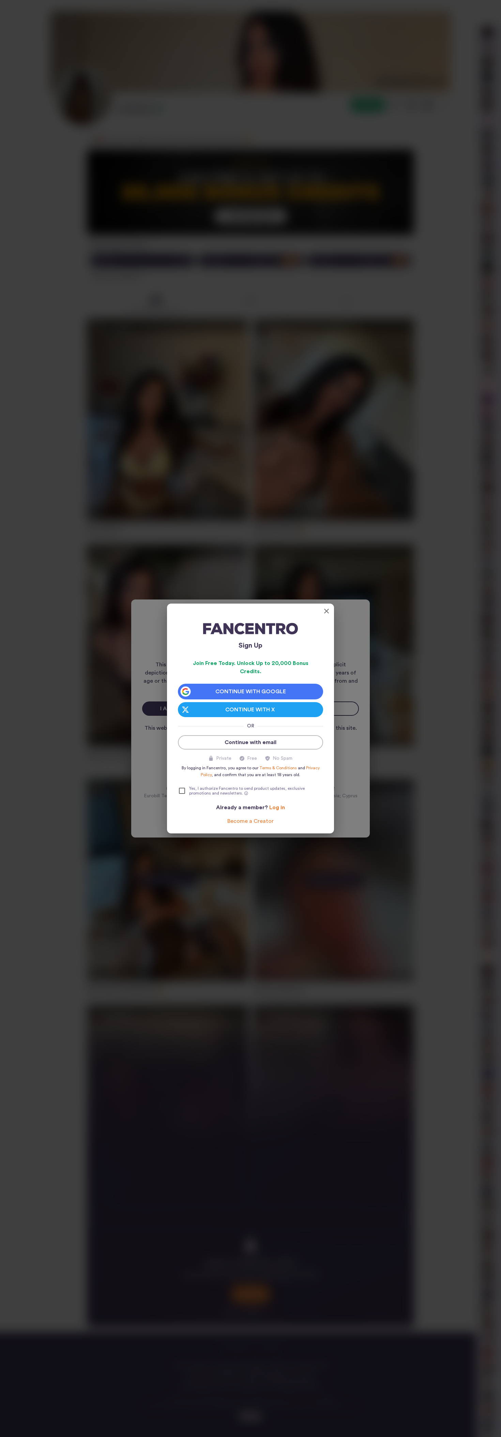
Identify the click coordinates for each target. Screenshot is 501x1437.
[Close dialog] (326, 611)
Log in (277, 807)
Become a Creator (250, 821)
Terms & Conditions (278, 768)
